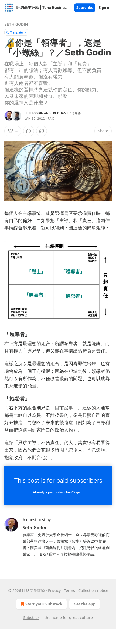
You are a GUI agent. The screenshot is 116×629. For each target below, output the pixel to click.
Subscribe (84, 7)
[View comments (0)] (28, 131)
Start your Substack (43, 604)
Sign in (105, 7)
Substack (31, 617)
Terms (69, 590)
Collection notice (93, 590)
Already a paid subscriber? (58, 492)
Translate (16, 32)
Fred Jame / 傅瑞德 (66, 113)
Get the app (84, 604)
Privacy (54, 590)
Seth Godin (16, 24)
